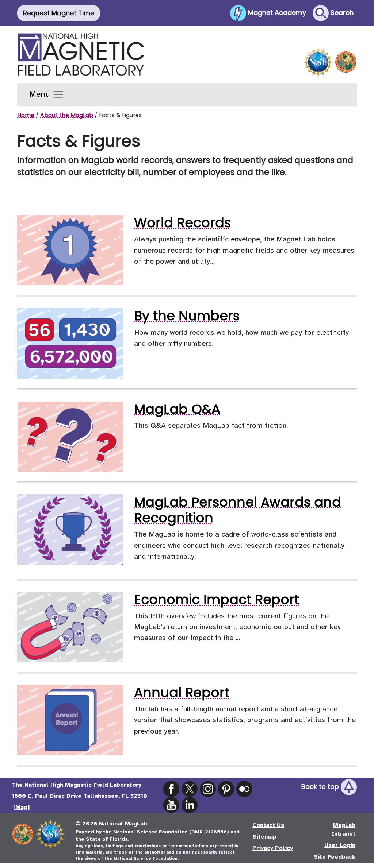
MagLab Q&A (177, 409)
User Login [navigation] (339, 845)
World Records (182, 222)
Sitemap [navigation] (264, 836)
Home (25, 115)
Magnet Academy (276, 12)
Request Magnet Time (58, 13)
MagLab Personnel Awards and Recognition (237, 510)
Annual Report (181, 692)
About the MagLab (66, 115)
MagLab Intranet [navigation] (343, 829)
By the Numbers (187, 315)
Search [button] (341, 12)
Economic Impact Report (216, 599)
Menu (40, 94)
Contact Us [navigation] (268, 825)
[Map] (21, 807)
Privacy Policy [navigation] (272, 848)
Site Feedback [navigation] (334, 856)
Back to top (321, 786)
